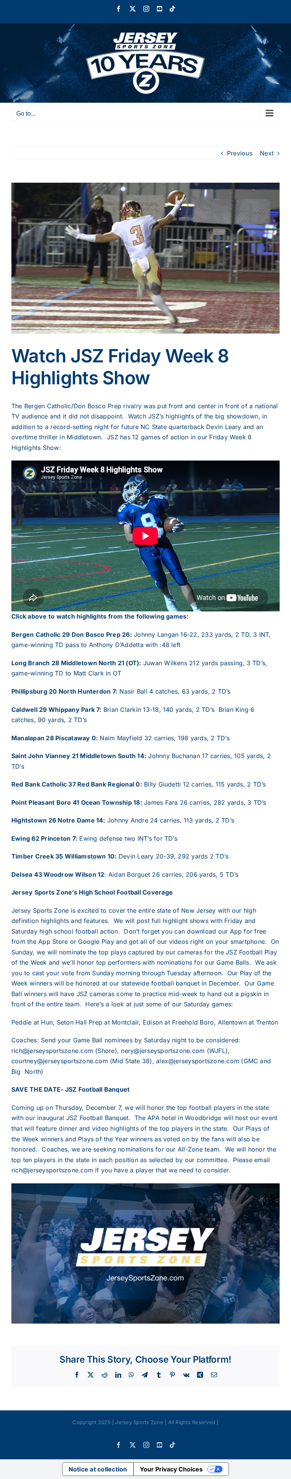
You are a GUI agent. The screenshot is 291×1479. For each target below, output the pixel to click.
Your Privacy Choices (171, 1469)
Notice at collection (98, 1469)
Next (267, 153)
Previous (239, 153)
